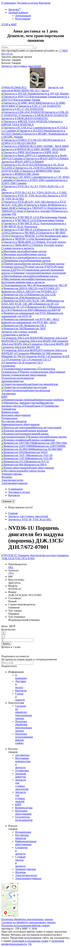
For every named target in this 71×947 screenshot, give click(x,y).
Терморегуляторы (11, 473)
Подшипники (9, 418)
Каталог (11, 62)
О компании (8, 2)
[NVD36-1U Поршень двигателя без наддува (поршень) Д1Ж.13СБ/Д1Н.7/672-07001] (35, 558)
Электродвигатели (12, 480)
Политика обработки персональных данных (23, 726)
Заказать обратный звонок (16, 56)
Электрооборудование (14, 483)
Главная (13, 513)
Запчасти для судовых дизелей (19, 331)
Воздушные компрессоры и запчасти (23, 282)
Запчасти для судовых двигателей (21, 66)
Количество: (8, 629)
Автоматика (8, 393)
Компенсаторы (10, 412)
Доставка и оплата (27, 2)
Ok (30, 944)
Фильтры (6, 476)
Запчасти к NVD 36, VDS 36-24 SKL (30, 519)
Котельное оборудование (16, 415)
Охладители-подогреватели (17, 378)
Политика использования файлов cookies (25, 925)
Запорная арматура (12, 381)
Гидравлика (8, 365)
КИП (4, 396)
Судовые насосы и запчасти (17, 248)
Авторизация (23, 15)
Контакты (44, 2)
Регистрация (22, 18)
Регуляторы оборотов (14, 421)
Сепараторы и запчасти (15, 334)
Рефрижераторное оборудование (20, 424)
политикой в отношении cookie (30, 940)
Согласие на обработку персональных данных (23, 712)
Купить (6, 643)
